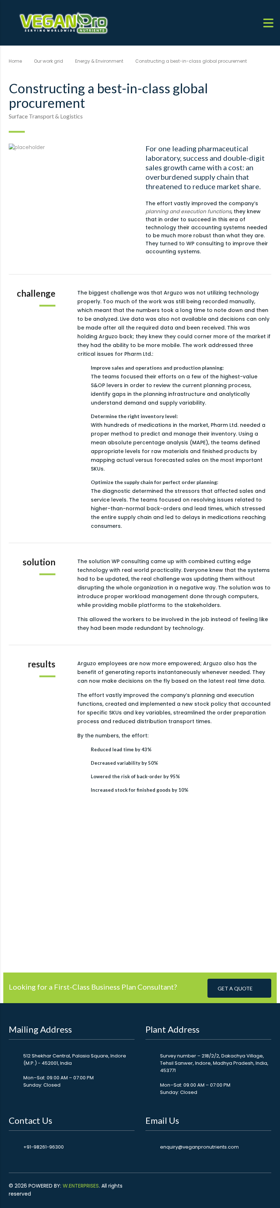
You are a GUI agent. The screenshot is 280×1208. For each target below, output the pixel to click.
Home (15, 61)
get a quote (235, 988)
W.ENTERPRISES (81, 1185)
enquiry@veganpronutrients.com (199, 1146)
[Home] (63, 22)
